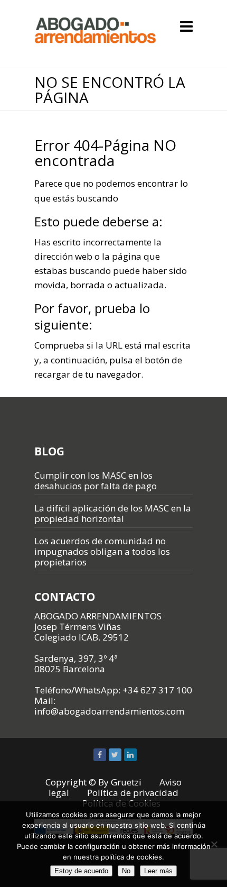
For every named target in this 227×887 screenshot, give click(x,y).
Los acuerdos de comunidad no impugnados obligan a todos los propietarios (102, 551)
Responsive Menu (186, 26)
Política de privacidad (132, 793)
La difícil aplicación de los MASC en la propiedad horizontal (112, 513)
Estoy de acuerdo (81, 871)
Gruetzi (126, 782)
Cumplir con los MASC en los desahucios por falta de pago (95, 480)
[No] (214, 844)
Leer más (158, 871)
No (126, 871)
